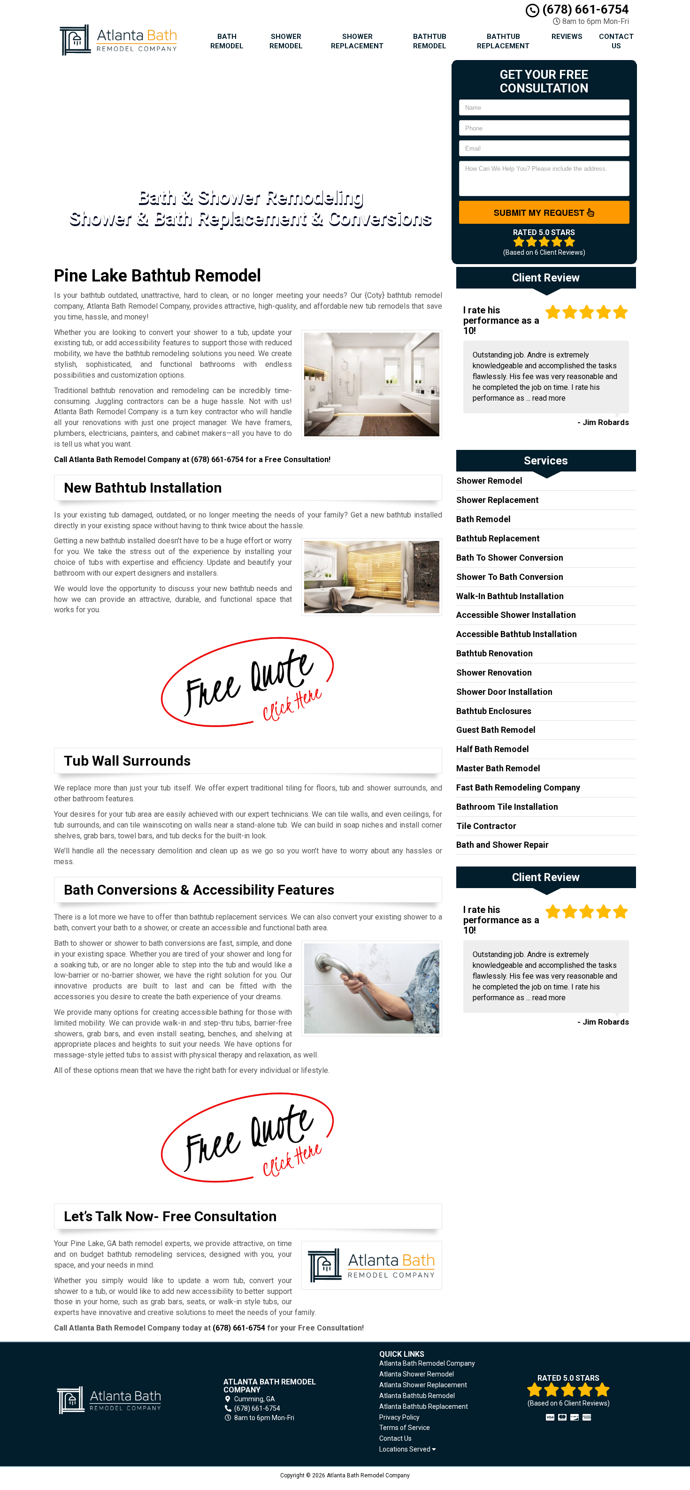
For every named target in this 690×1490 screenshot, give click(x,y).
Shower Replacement (357, 41)
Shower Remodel (286, 41)
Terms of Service (404, 1427)
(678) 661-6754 (584, 9)
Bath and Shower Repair (502, 845)
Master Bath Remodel (498, 768)
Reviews (567, 36)
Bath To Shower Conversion (509, 558)
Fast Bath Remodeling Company (518, 787)
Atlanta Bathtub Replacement (423, 1406)
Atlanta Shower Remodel (416, 1374)
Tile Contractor (486, 826)
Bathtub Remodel (429, 41)
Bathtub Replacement (503, 41)
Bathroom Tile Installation (507, 807)
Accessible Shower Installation (516, 615)
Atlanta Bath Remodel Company (427, 1363)
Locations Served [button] (405, 1449)
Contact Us (616, 41)
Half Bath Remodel (492, 749)
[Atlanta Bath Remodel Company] (121, 1400)
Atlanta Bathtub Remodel (417, 1395)
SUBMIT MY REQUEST (540, 212)
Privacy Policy (399, 1417)
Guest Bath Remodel (496, 730)
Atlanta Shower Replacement (423, 1385)
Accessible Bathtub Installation (516, 634)
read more (549, 398)
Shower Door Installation (504, 692)
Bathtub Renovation (494, 653)
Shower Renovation (494, 672)
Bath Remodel (227, 41)
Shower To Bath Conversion (509, 577)
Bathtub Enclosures (493, 711)
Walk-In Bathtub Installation (510, 596)
